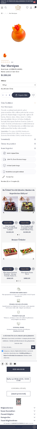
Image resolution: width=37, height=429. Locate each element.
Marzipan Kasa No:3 (27, 273)
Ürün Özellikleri (7, 103)
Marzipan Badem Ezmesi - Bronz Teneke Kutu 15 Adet (10, 274)
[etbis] (18, 402)
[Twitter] (6, 364)
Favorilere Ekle (16, 223)
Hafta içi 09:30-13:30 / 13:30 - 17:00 (18, 379)
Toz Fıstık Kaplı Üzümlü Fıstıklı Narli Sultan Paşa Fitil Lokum (27, 227)
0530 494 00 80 (18, 369)
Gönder (33, 347)
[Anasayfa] (3, 13)
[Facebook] (2, 364)
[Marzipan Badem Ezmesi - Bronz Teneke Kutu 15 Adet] (10, 254)
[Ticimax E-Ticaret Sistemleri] (18, 427)
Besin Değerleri (7, 148)
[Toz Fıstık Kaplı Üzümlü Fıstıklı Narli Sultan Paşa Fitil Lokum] (27, 208)
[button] (17, 234)
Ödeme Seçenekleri (8, 144)
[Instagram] (11, 364)
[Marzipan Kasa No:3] (27, 254)
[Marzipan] (7, 13)
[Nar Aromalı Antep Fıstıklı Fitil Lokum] (10, 208)
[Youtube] (15, 364)
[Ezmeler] (5, 13)
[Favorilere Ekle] (33, 95)
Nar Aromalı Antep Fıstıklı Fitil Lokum (10, 227)
